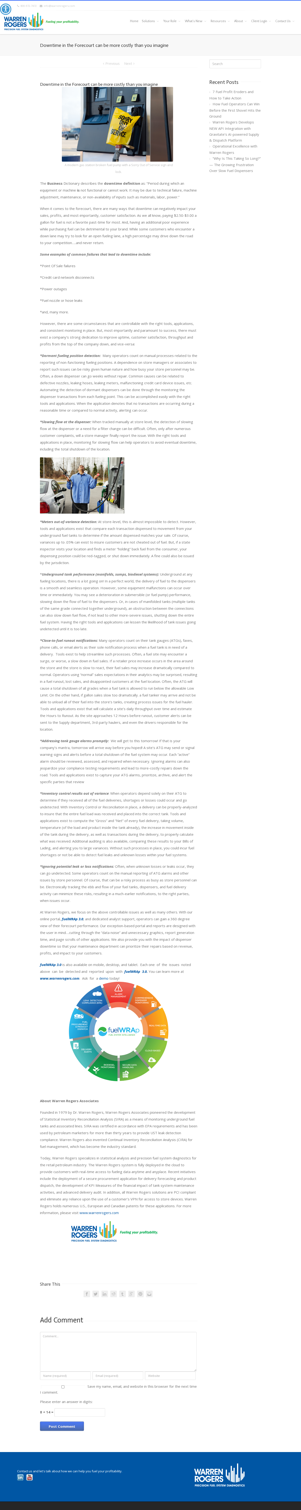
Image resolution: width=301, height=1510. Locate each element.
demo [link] (103, 978)
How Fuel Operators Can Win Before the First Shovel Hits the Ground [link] (235, 110)
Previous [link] (112, 63)
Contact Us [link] (283, 21)
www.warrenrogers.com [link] (99, 1212)
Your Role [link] (170, 21)
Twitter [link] (95, 1294)
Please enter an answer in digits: (66, 1401)
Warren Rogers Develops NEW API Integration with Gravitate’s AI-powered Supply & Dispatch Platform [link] (234, 131)
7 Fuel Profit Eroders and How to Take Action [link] (231, 94)
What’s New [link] (193, 21)
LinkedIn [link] (104, 1294)
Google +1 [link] (131, 1294)
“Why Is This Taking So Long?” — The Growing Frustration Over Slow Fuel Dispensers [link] (235, 164)
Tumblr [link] (122, 1294)
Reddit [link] (113, 1294)
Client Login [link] (259, 21)
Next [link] (128, 63)
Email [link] (149, 1294)
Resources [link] (218, 21)
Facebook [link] (86, 1294)
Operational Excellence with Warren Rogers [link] (233, 149)
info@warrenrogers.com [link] (58, 6)
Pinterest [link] (140, 1294)
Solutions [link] (148, 21)
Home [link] (134, 21)
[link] (5, 9)
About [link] (238, 21)
